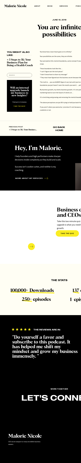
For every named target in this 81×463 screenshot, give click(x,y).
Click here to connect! (47, 140)
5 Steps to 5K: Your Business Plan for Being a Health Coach (20, 63)
